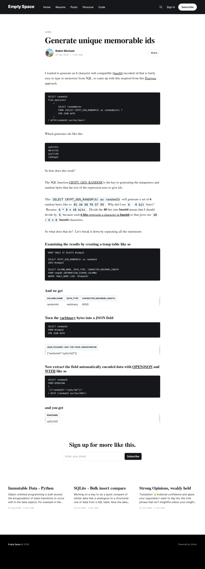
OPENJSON (142, 366)
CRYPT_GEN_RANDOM (85, 182)
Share (154, 52)
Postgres (150, 78)
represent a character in (105, 214)
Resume (60, 7)
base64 (118, 73)
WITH (50, 371)
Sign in (171, 7)
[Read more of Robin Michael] (49, 52)
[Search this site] (161, 7)
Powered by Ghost (187, 544)
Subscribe (187, 7)
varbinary (68, 317)
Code (101, 7)
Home (46, 7)
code (48, 31)
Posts (74, 7)
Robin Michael (64, 50)
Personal (88, 7)
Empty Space (21, 6)
